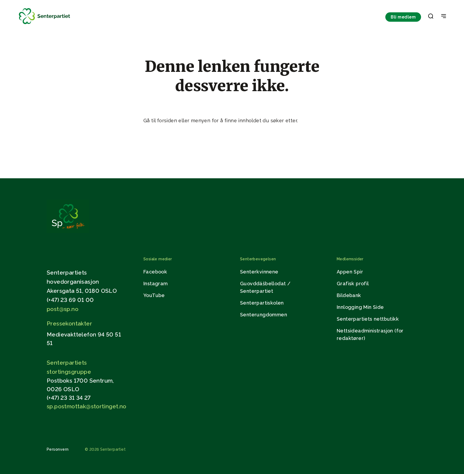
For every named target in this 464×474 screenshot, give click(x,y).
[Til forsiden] (44, 24)
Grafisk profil (353, 283)
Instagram (155, 283)
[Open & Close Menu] (443, 16)
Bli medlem (403, 17)
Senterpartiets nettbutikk (368, 319)
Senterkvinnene (259, 272)
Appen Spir (350, 272)
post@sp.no (62, 309)
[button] (430, 17)
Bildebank (349, 295)
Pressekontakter (69, 323)
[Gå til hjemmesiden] (68, 231)
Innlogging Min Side (360, 307)
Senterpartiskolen (262, 303)
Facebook (155, 272)
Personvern (58, 449)
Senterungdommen (263, 314)
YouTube (154, 295)
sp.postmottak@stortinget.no (86, 406)
